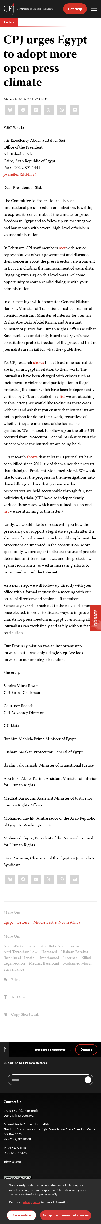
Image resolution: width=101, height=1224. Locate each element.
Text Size (18, 997)
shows (38, 362)
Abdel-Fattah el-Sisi (20, 946)
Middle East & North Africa (56, 922)
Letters (9, 22)
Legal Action (14, 963)
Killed (86, 958)
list (62, 396)
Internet (70, 958)
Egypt (8, 922)
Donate (86, 1049)
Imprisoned (49, 958)
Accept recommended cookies (66, 1215)
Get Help (75, 8)
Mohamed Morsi (77, 963)
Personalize (21, 1215)
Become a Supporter (50, 1049)
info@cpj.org (12, 1161)
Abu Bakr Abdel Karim (60, 946)
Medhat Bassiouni (44, 963)
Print (15, 980)
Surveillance (14, 969)
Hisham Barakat (74, 952)
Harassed (49, 952)
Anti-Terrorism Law (20, 952)
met (62, 248)
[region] (50, 1201)
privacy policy (31, 1202)
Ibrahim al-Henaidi (20, 958)
